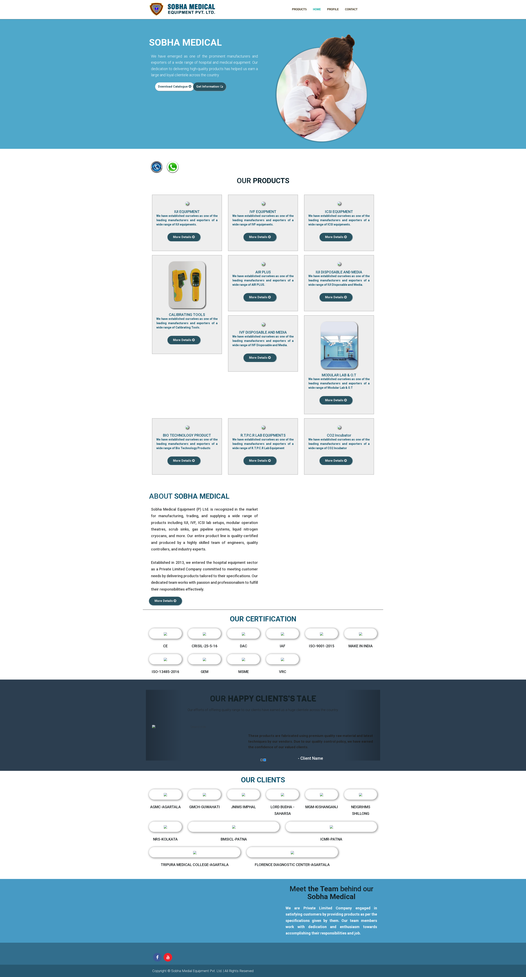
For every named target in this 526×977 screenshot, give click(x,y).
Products (299, 9)
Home (317, 9)
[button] (163, 725)
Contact (351, 9)
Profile (333, 9)
